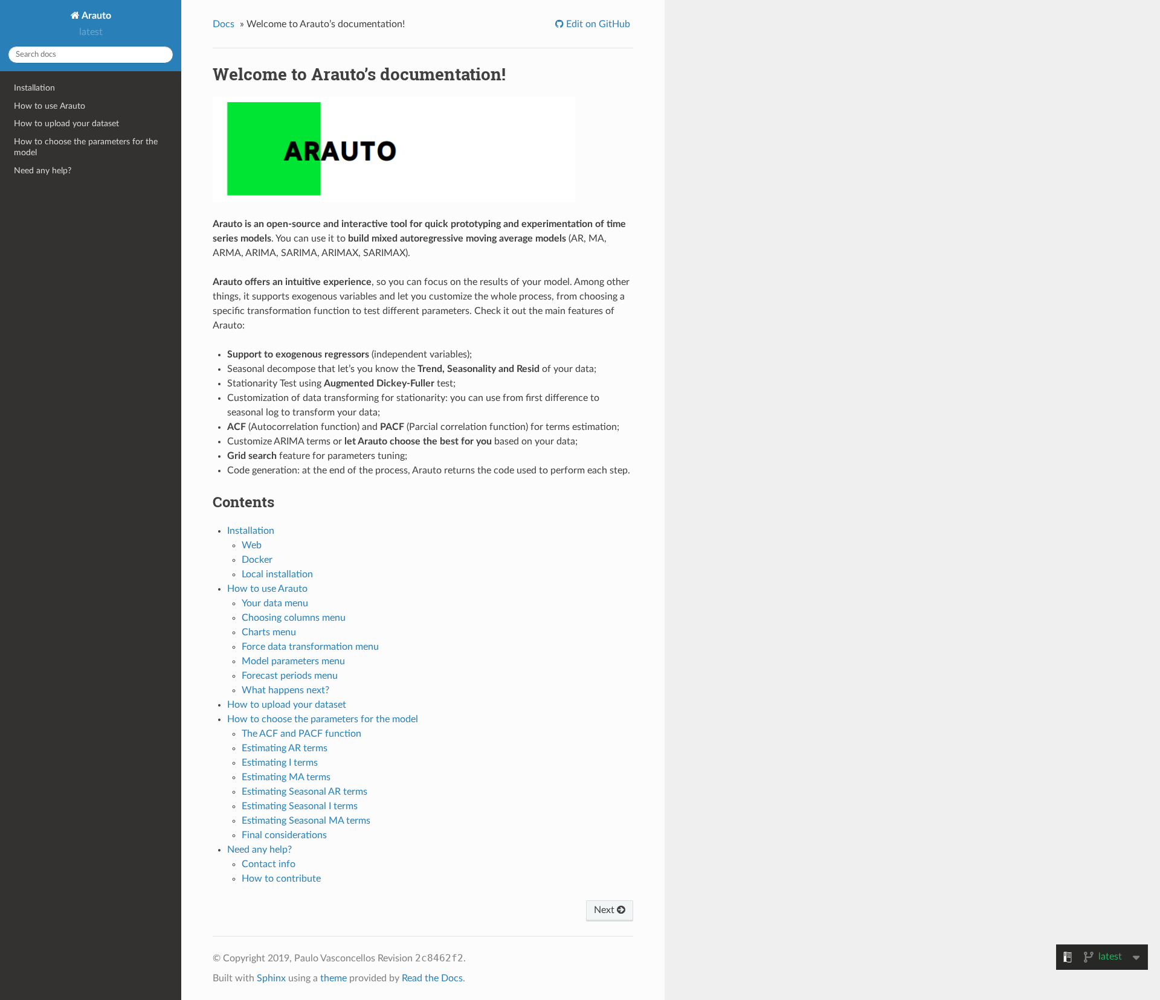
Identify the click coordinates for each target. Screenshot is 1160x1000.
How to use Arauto (49, 106)
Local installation (277, 574)
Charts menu (269, 632)
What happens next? (285, 690)
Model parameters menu (293, 661)
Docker (257, 560)
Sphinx (271, 978)
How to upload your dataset (66, 123)
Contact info (268, 864)
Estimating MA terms (286, 777)
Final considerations (284, 835)
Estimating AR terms (284, 748)
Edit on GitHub (597, 24)
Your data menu (275, 603)
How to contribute (281, 878)
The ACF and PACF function (301, 734)
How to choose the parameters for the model (86, 147)
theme (333, 978)
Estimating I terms (280, 763)
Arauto (95, 16)
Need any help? (42, 170)
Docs (223, 24)
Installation (34, 87)
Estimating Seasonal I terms (300, 806)
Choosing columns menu (294, 618)
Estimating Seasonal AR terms (304, 791)
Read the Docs (432, 978)
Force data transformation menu (310, 647)
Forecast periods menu (290, 676)
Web (252, 545)
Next (605, 910)
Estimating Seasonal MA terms (306, 820)
